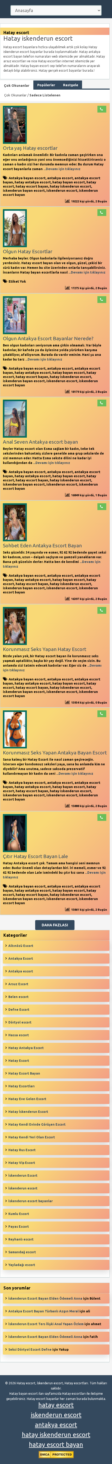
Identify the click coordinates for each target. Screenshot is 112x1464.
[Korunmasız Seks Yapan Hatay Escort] (15, 644)
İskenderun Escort (23, 1175)
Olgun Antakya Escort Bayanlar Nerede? (48, 338)
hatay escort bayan (32, 186)
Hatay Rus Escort (22, 1150)
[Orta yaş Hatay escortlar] (15, 142)
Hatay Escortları (21, 1086)
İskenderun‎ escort (23, 1188)
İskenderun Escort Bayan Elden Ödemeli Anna (45, 1298)
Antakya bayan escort (27, 178)
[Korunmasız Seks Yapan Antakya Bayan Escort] (15, 747)
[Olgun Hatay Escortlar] (15, 246)
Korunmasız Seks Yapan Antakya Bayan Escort (55, 752)
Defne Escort (18, 1009)
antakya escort (60, 178)
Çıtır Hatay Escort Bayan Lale (35, 856)
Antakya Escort (20, 958)
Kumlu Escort (18, 1213)
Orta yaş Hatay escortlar (30, 148)
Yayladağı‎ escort (21, 1265)
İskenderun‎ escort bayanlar (30, 1201)
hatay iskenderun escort (70, 186)
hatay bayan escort (68, 182)
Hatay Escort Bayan (24, 1073)
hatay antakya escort (33, 182)
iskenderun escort (61, 190)
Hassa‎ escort (18, 1035)
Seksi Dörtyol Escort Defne (30, 1349)
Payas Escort (18, 1226)
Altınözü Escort (20, 945)
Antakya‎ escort (20, 971)
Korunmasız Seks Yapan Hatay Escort (44, 649)
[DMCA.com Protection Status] (56, 1457)
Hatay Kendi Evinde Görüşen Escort (37, 1124)
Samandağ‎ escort (22, 1252)
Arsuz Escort (18, 984)
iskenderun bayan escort (24, 190)
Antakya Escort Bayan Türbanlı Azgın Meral (43, 1311)
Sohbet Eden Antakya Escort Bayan (42, 545)
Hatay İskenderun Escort (28, 1111)
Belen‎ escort (18, 996)
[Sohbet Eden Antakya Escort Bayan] (15, 540)
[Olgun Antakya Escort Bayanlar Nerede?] (15, 333)
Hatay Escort (18, 1060)
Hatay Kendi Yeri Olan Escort (31, 1137)
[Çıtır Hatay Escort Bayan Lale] (15, 851)
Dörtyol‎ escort (20, 1022)
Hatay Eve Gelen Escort (27, 1099)
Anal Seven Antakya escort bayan (40, 442)
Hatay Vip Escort (21, 1162)
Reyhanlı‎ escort (21, 1239)
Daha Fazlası (55, 925)
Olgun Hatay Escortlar (27, 251)
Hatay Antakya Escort (26, 1048)
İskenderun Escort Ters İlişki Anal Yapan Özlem (46, 1324)
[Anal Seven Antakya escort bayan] (15, 436)
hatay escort (56, 1405)
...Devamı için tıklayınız (61, 169)
